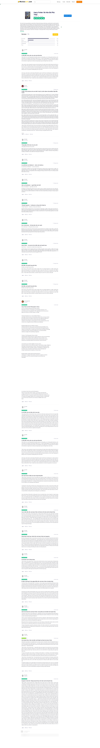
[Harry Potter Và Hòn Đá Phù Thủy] (28, 15)
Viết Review (79, 1)
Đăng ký (73, 1)
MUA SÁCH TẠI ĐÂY (67, 15)
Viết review (55, 34)
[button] (23, 81)
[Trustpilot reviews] (25, 2)
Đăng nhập (68, 1)
